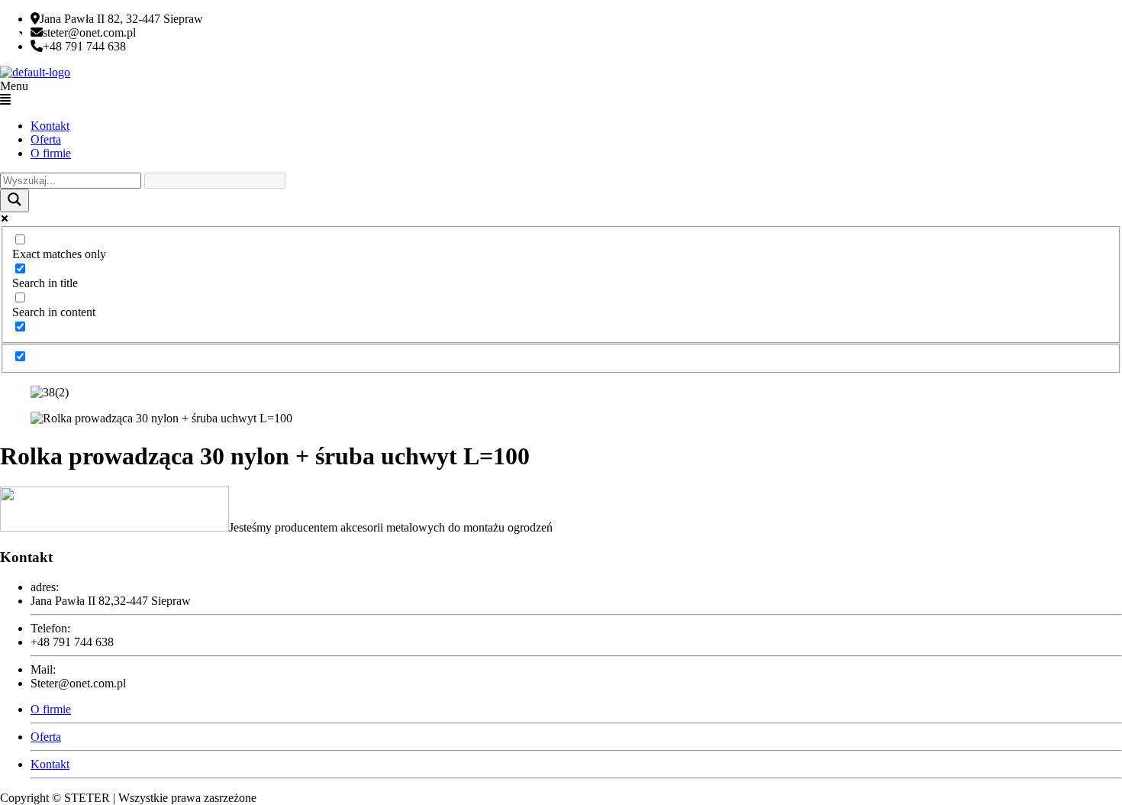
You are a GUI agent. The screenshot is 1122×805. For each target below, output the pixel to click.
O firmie (51, 153)
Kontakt (50, 125)
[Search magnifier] (14, 200)
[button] (561, 93)
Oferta (46, 139)
